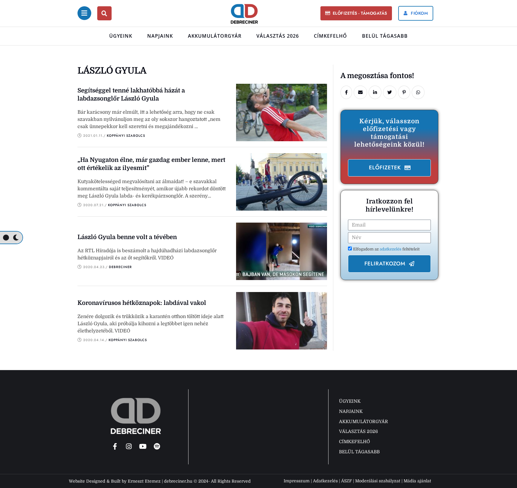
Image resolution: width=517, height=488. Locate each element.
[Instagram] (129, 446)
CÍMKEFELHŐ (330, 36)
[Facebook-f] (115, 446)
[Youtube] (143, 446)
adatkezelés (391, 249)
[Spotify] (157, 446)
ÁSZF (346, 480)
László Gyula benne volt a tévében (127, 237)
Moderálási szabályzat (377, 480)
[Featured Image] (281, 112)
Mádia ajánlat (417, 480)
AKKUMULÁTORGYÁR (214, 36)
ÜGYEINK (120, 36)
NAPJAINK (160, 36)
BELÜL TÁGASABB (385, 36)
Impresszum (297, 480)
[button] (356, 13)
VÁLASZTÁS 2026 (277, 36)
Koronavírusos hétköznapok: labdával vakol (141, 303)
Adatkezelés (325, 480)
